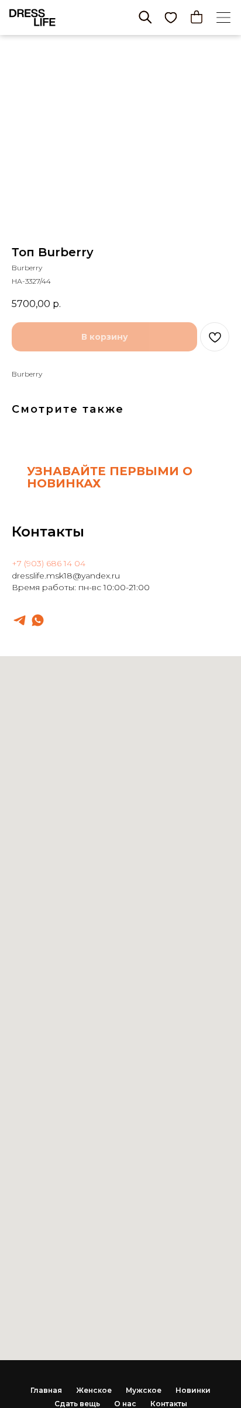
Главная (46, 1390)
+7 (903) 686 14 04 (48, 563)
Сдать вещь (77, 1403)
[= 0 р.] (196, 17)
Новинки (193, 1390)
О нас (125, 1403)
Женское (94, 1390)
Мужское (143, 1390)
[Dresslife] (19, 620)
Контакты (168, 1403)
